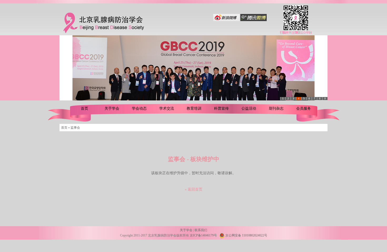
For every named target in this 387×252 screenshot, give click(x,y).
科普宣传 (221, 108)
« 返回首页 (193, 189)
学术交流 (166, 108)
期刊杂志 (276, 108)
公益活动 (248, 108)
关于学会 (112, 108)
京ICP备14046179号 (203, 235)
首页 (84, 108)
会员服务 (303, 108)
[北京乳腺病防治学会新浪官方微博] (226, 20)
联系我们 (201, 230)
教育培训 (194, 108)
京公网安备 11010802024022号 (246, 235)
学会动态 (139, 108)
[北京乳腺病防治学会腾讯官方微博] (253, 20)
